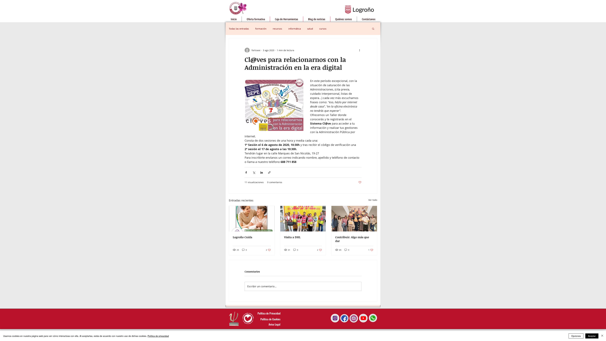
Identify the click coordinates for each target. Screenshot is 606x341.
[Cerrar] (602, 335)
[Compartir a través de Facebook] (246, 172)
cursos (322, 28)
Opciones (576, 336)
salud (310, 28)
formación (260, 28)
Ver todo (372, 199)
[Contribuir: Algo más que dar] (354, 218)
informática (294, 28)
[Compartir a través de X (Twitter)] (253, 172)
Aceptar (592, 336)
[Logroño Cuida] (252, 218)
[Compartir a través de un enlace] (269, 172)
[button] (373, 28)
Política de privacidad (158, 336)
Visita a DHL (292, 237)
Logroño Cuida (242, 237)
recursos (277, 28)
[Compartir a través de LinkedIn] (261, 172)
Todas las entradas (239, 28)
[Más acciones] (359, 50)
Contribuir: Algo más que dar (352, 239)
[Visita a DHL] (303, 218)
